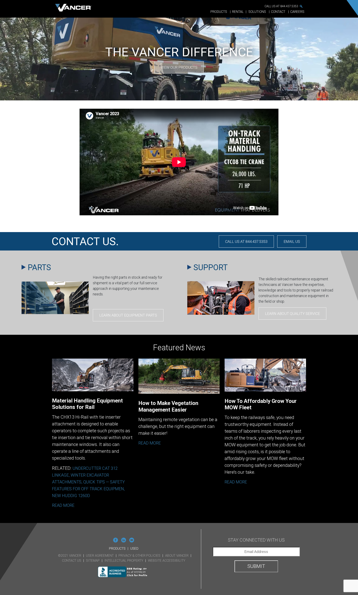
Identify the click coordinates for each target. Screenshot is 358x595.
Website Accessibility (166, 560)
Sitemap (93, 560)
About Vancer (177, 556)
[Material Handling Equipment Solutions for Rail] (92, 436)
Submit (256, 566)
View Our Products (179, 67)
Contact (278, 12)
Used (134, 548)
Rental (238, 12)
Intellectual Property (123, 560)
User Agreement (100, 556)
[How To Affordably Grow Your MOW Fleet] (265, 436)
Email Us (292, 241)
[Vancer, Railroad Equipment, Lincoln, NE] (124, 571)
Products (219, 12)
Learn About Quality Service (292, 313)
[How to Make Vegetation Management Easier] (179, 436)
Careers (297, 12)
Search (301, 6)
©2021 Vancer (69, 556)
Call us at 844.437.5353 (281, 6)
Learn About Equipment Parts (128, 315)
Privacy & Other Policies (139, 556)
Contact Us (71, 560)
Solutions (257, 12)
